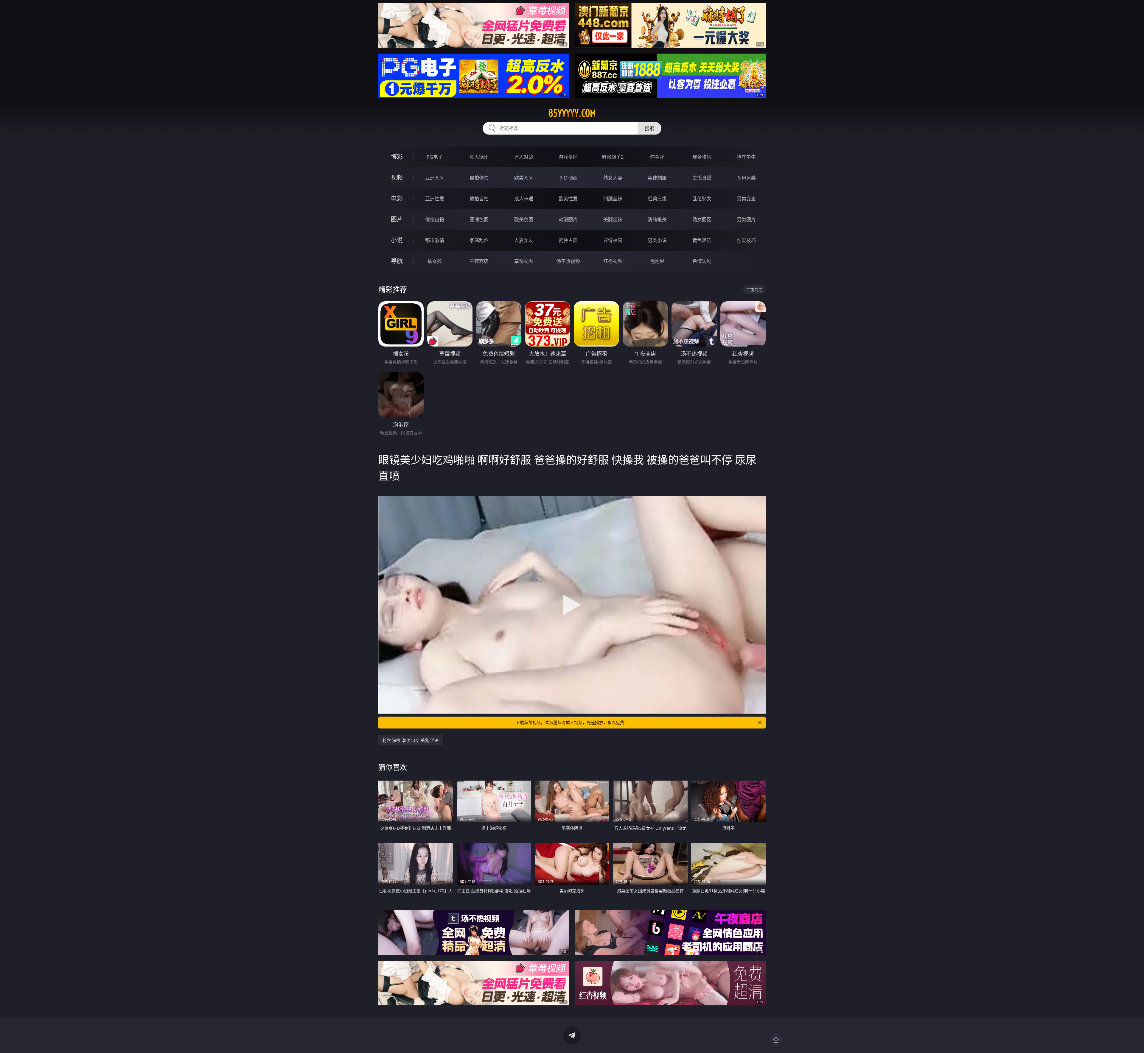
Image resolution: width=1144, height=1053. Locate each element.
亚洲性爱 (434, 198)
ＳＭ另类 (746, 177)
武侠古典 (568, 240)
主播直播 (701, 177)
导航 (397, 261)
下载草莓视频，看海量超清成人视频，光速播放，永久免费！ (572, 722)
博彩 (397, 157)
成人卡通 (523, 198)
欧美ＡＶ (523, 177)
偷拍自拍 (479, 198)
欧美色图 (523, 219)
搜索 (649, 128)
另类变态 (746, 198)
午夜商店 (479, 261)
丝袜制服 (657, 177)
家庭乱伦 (479, 240)
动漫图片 (568, 219)
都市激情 (434, 240)
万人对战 (523, 157)
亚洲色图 (479, 219)
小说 (397, 240)
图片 (397, 219)
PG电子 (435, 157)
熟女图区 (701, 219)
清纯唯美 (657, 219)
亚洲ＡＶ (434, 177)
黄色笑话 (701, 240)
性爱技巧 (746, 240)
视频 (397, 178)
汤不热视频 (568, 261)
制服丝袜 (612, 198)
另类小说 (657, 240)
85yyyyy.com (572, 113)
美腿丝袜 (612, 219)
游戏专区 (568, 157)
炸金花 (657, 157)
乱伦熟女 (701, 198)
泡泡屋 (657, 261)
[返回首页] (776, 1040)
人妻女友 (523, 240)
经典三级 (657, 198)
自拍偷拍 (479, 177)
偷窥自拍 (434, 219)
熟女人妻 (612, 177)
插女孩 (435, 261)
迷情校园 (612, 240)
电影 (397, 198)
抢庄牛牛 (746, 157)
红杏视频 (612, 261)
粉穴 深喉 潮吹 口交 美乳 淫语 (411, 740)
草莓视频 (523, 261)
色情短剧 (701, 261)
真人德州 (479, 157)
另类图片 (746, 219)
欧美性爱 (568, 198)
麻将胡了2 (613, 157)
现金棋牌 (701, 157)
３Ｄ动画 (568, 177)
